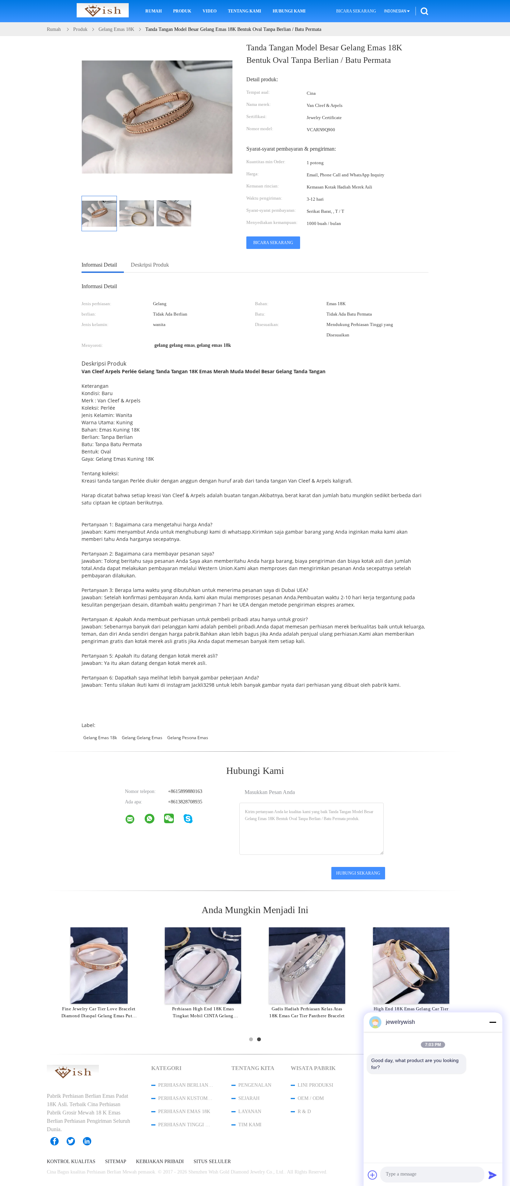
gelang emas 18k (100, 738)
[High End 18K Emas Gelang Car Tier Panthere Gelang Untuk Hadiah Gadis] (411, 965)
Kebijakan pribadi (160, 1161)
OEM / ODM (311, 1098)
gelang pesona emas (187, 738)
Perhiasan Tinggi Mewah (185, 1124)
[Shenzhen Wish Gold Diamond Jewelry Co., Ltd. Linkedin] (90, 1141)
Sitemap (115, 1161)
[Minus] (492, 1022)
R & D (304, 1111)
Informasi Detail (99, 265)
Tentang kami (244, 11)
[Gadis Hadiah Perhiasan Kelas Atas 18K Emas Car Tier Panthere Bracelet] (307, 965)
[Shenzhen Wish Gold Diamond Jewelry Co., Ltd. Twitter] (74, 1141)
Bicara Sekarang (356, 11)
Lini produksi (315, 1085)
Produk (182, 11)
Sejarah (249, 1098)
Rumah (153, 11)
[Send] (492, 1175)
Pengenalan (254, 1085)
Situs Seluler (212, 1161)
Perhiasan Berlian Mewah (185, 1085)
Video (209, 11)
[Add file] (372, 1175)
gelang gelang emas (142, 738)
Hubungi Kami (289, 11)
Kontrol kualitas (71, 1161)
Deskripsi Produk (150, 265)
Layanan (249, 1111)
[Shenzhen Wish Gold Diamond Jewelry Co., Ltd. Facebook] (58, 1141)
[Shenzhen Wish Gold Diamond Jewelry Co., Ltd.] (134, 820)
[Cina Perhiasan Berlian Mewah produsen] (103, 11)
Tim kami (250, 1124)
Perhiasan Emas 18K (184, 1111)
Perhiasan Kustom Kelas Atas (185, 1098)
